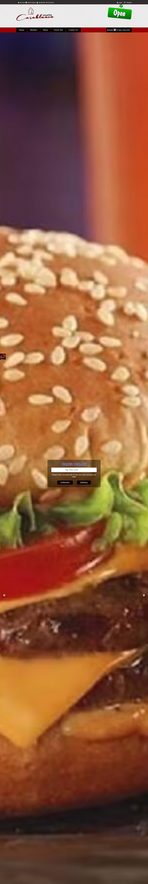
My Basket (42, 2)
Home (21, 30)
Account (22, 2)
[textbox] (74, 470)
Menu (45, 30)
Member (33, 30)
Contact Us (73, 30)
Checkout (51, 2)
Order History (31, 2)
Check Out (58, 30)
